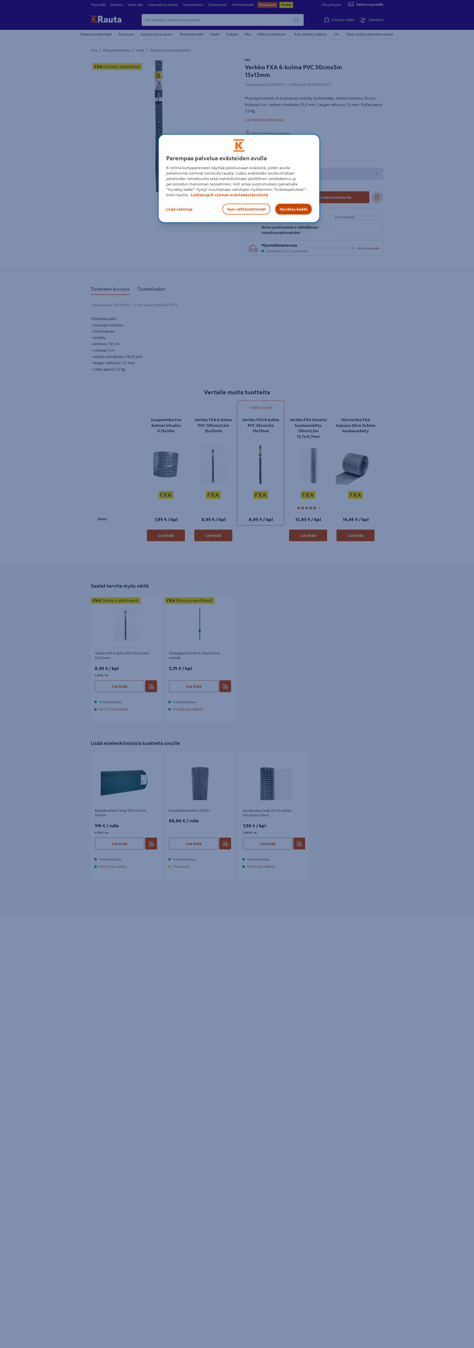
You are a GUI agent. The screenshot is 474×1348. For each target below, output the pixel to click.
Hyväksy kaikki (293, 209)
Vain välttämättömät (246, 209)
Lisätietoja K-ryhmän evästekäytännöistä (229, 195)
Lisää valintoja (179, 209)
